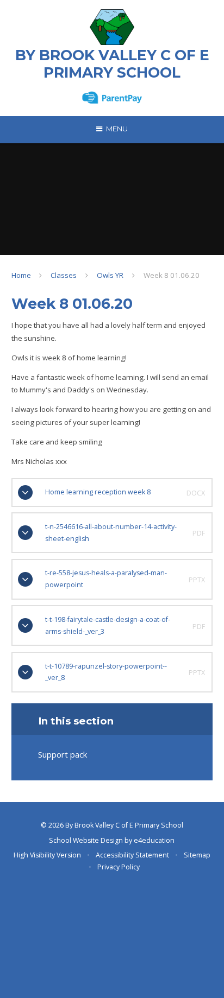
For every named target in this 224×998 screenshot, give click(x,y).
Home (21, 275)
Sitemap (197, 855)
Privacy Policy (118, 867)
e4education (154, 840)
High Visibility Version (47, 855)
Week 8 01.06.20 (172, 275)
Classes (64, 275)
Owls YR (110, 275)
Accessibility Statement (132, 855)
